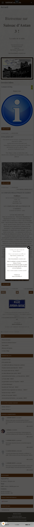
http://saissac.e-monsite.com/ (17, 255)
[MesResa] (27, 525)
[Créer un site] (6, 525)
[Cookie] (3, 523)
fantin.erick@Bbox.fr (17, 276)
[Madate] (17, 525)
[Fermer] (28, 247)
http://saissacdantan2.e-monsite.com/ (17, 259)
